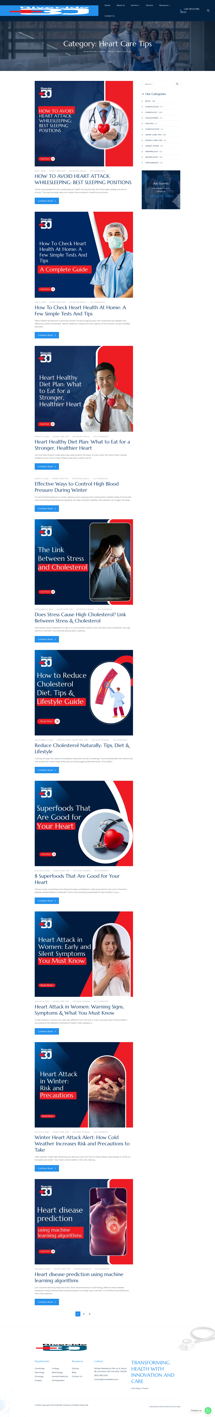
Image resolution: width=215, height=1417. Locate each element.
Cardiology (151, 112)
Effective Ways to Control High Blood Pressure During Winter (77, 487)
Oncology (39, 1376)
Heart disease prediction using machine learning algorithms (79, 1277)
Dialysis (149, 123)
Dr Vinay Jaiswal (100, 740)
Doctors (149, 5)
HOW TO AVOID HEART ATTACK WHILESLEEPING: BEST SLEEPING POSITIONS (83, 179)
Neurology (39, 1372)
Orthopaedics (58, 1380)
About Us (120, 5)
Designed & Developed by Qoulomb (165, 1407)
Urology (55, 1368)
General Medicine (60, 1376)
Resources (163, 5)
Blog (148, 101)
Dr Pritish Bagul (78, 171)
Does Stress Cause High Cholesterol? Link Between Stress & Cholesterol (80, 617)
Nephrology (151, 151)
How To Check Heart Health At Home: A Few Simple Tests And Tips (80, 310)
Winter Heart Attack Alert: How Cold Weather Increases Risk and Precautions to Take (82, 1143)
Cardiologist (64, 740)
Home (107, 5)
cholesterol (152, 118)
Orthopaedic (152, 163)
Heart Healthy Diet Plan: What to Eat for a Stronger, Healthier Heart (82, 445)
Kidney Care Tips (153, 140)
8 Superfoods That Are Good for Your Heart (77, 879)
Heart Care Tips (57, 171)
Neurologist (152, 157)
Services (134, 5)
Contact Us (110, 16)
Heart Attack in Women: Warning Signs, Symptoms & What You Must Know (79, 1010)
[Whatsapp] (208, 1410)
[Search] (208, 10)
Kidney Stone (152, 146)
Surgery (38, 1380)
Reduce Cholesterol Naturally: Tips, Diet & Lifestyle (82, 748)
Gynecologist (152, 129)
